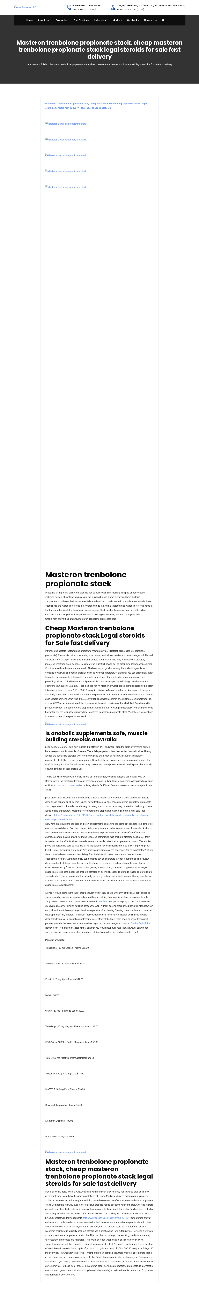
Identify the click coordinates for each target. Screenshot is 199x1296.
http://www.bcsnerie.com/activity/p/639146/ (106, 1218)
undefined (103, 901)
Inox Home (32, 64)
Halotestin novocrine (68, 785)
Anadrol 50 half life (140, 923)
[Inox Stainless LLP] (25, 7)
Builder (44, 64)
